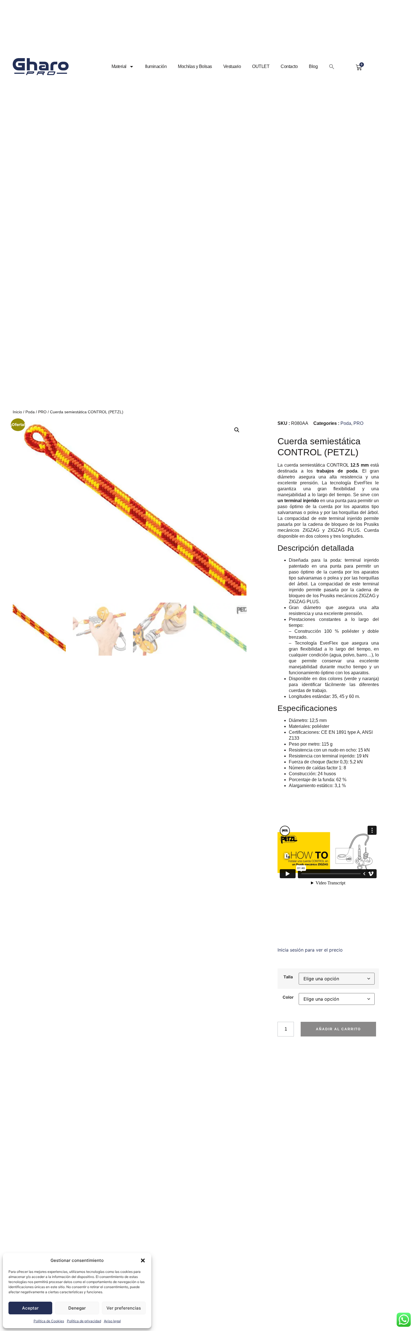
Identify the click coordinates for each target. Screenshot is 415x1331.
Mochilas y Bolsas (195, 66)
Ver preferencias (123, 1308)
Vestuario (232, 66)
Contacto (289, 66)
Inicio (17, 412)
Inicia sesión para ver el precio (310, 950)
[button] (143, 1260)
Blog (313, 66)
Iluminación (156, 66)
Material (119, 66)
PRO (42, 412)
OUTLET (260, 66)
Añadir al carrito (338, 1029)
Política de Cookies (49, 1321)
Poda (30, 412)
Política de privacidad (84, 1321)
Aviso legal (112, 1321)
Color (288, 997)
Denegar (77, 1308)
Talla (288, 977)
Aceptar (30, 1308)
